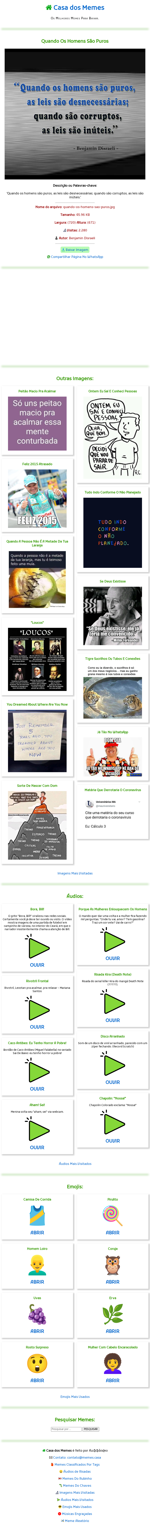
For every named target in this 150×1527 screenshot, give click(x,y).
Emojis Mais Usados (75, 1397)
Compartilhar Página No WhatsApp (77, 257)
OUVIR (37, 965)
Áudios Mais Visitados (75, 1164)
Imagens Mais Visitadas (75, 874)
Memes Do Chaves (77, 1486)
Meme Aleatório (77, 1521)
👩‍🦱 (112, 1365)
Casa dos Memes (79, 8)
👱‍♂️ (37, 1267)
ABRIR (37, 1233)
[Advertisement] (75, 317)
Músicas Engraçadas (77, 1514)
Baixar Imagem (77, 250)
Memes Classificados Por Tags (77, 1465)
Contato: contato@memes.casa (77, 1458)
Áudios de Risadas (77, 1472)
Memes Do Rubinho (77, 1479)
